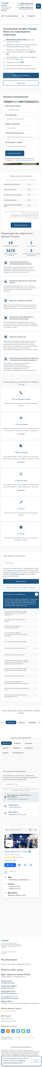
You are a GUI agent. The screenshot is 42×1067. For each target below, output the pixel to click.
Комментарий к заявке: (13, 142)
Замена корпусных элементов (12, 184)
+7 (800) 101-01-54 (26, 7)
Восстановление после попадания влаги (13, 205)
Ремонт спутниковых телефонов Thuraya (15, 964)
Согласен (36, 1061)
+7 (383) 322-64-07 (26, 3)
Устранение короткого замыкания (13, 194)
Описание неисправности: (14, 133)
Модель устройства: (12, 124)
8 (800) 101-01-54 (7, 988)
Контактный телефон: (13, 106)
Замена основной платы (10, 200)
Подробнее (21, 434)
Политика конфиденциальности (20, 1047)
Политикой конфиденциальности (24, 160)
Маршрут (12, 865)
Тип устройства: (11, 115)
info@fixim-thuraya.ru (9, 993)
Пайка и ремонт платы (10, 189)
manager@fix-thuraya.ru (9, 998)
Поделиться (3, 1031)
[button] (2, 722)
